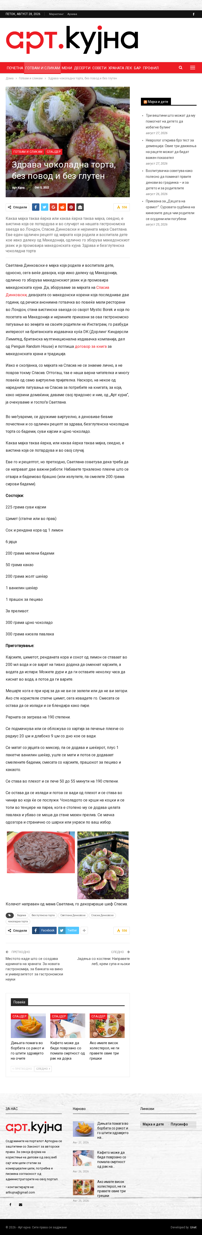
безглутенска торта (43, 915)
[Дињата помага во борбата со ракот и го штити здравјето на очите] (28, 1025)
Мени (67, 68)
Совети (99, 68)
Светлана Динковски (72, 915)
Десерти (82, 68)
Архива (72, 14)
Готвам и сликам (42, 68)
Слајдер (54, 152)
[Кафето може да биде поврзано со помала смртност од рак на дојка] (67, 1025)
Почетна (15, 68)
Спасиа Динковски (102, 915)
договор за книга (91, 346)
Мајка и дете (158, 102)
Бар (137, 68)
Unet (193, 1227)
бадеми (21, 915)
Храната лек (120, 68)
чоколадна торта (18, 921)
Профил (151, 68)
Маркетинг (56, 14)
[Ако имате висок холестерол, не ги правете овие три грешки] (107, 1025)
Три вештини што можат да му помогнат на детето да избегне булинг (170, 121)
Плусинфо (179, 1124)
